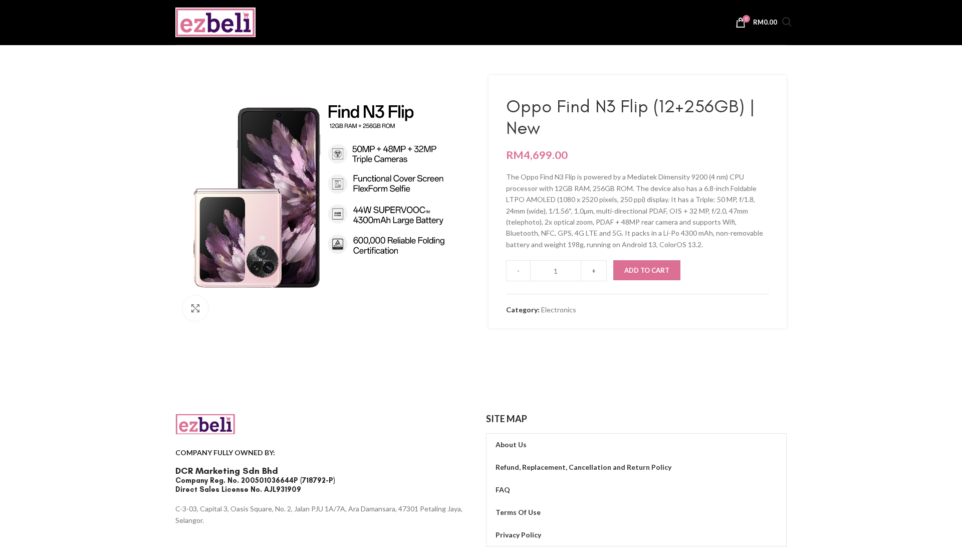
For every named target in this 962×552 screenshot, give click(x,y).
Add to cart (646, 270)
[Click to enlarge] (195, 308)
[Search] (787, 23)
